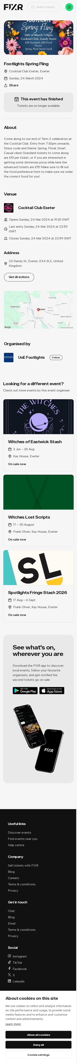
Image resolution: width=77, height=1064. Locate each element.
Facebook (20, 969)
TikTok (17, 962)
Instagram (20, 956)
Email (11, 923)
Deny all (38, 1044)
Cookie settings (38, 1054)
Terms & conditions (22, 884)
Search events (45, 7)
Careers (13, 878)
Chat (11, 911)
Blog (11, 872)
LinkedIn (18, 981)
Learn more (13, 1024)
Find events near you (22, 839)
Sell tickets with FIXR (23, 865)
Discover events (19, 832)
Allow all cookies (38, 1034)
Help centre (16, 845)
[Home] (13, 7)
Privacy (13, 890)
